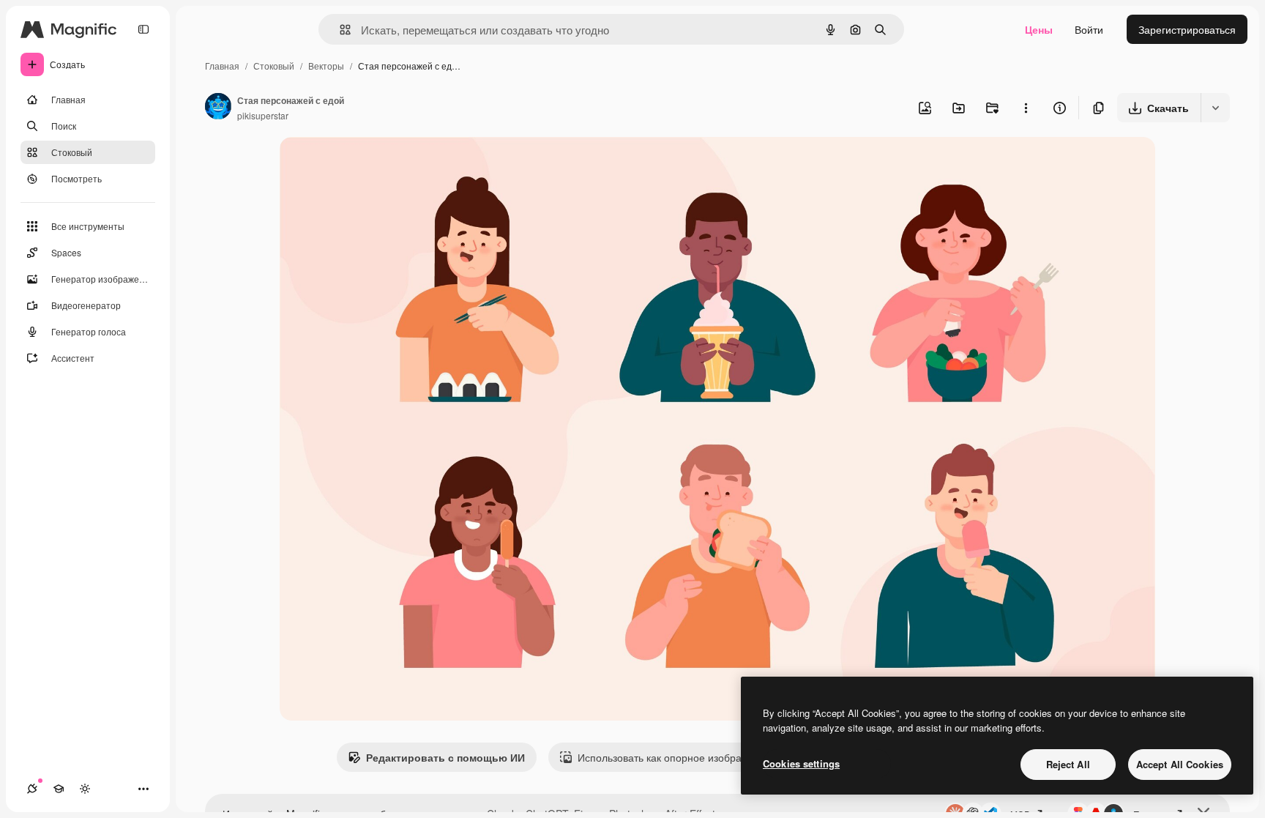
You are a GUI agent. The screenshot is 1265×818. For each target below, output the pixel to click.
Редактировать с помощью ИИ (445, 757)
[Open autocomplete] (339, 29)
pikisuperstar (262, 115)
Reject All (1068, 764)
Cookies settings (801, 763)
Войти (1089, 29)
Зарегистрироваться (1187, 29)
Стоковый (273, 65)
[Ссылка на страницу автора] (218, 107)
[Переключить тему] (85, 788)
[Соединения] (32, 788)
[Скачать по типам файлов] (1215, 107)
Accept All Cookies (1179, 764)
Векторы (326, 65)
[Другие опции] (1025, 107)
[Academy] (58, 788)
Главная (222, 65)
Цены (1039, 29)
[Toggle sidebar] (143, 29)
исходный (378, 165)
